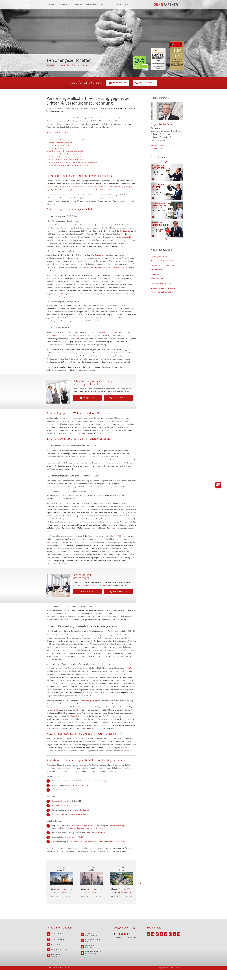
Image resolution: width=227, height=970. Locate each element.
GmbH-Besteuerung (78, 826)
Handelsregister (52, 336)
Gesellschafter (125, 231)
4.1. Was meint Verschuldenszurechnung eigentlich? (66, 157)
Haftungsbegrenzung (89, 701)
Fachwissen (91, 5)
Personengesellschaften (55, 118)
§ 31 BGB (117, 536)
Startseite (49, 108)
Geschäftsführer (85, 294)
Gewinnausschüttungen (76, 828)
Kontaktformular (125, 751)
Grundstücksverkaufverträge (116, 267)
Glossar (117, 5)
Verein (48, 542)
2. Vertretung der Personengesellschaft (59, 143)
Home (51, 5)
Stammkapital (76, 716)
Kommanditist (127, 237)
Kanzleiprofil (64, 5)
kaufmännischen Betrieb (107, 333)
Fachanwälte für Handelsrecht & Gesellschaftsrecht (80, 108)
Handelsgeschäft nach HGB (161, 283)
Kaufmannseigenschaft (60, 801)
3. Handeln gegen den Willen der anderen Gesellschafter (65, 151)
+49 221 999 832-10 (146, 83)
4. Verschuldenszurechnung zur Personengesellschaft (63, 154)
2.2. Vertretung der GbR (57, 148)
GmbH (61, 294)
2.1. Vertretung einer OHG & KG (59, 146)
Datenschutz (174, 968)
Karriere (105, 5)
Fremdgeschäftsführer (67, 297)
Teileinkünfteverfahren (116, 842)
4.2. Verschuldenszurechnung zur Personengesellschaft (67, 160)
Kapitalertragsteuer (95, 842)
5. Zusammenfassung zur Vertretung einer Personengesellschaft (67, 165)
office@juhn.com (119, 83)
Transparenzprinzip (99, 781)
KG (77, 710)
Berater (79, 5)
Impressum (163, 968)
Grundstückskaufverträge (91, 267)
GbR (109, 336)
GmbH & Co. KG (100, 833)
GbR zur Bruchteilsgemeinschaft (76, 785)
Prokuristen (100, 255)
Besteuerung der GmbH (74, 837)
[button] (43, 883)
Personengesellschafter (70, 790)
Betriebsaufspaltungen (117, 826)
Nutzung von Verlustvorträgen (97, 828)
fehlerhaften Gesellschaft (79, 810)
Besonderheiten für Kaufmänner (64, 806)
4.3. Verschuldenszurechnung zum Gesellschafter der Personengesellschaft (73, 162)
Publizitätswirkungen (80, 815)
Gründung (90, 826)
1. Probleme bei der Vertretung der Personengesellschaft (65, 140)
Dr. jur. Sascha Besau (162, 124)
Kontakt (129, 5)
